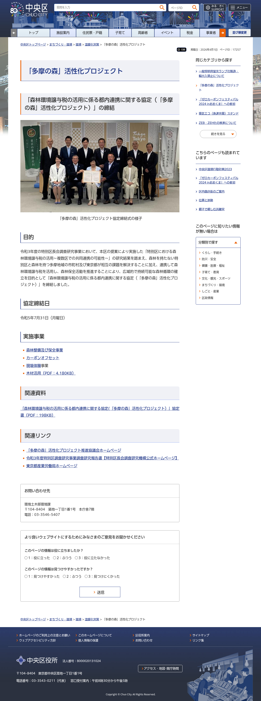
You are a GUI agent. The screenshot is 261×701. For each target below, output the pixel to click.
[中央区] (30, 9)
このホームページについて (95, 635)
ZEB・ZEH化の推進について (217, 122)
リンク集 (198, 640)
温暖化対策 (92, 44)
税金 (190, 32)
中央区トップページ (33, 44)
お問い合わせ (144, 640)
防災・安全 (209, 259)
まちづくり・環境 (60, 44)
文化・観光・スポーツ (216, 278)
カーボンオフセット (42, 358)
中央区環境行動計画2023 (215, 169)
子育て (120, 32)
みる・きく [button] (217, 8)
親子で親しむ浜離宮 (212, 209)
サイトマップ (200, 635)
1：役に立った (39, 558)
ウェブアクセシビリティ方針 (37, 640)
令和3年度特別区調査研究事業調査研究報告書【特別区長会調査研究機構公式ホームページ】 (102, 458)
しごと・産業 (210, 291)
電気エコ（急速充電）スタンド (219, 113)
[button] (222, 33)
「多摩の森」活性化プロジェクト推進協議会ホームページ (73, 450)
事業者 (211, 32)
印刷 (183, 50)
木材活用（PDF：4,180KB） (51, 373)
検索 (162, 7)
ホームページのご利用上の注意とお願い (44, 635)
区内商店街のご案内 (212, 191)
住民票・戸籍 (92, 32)
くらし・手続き (212, 252)
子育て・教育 (210, 272)
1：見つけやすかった (44, 576)
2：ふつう (64, 558)
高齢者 (143, 32)
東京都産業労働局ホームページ (51, 466)
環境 (78, 44)
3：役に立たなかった (94, 558)
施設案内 (63, 32)
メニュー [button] (242, 7)
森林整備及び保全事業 (44, 350)
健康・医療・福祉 (213, 265)
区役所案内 (142, 635)
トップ (33, 32)
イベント (167, 32)
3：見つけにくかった (104, 576)
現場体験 (33, 365)
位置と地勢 (206, 200)
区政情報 (207, 297)
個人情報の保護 (88, 640)
